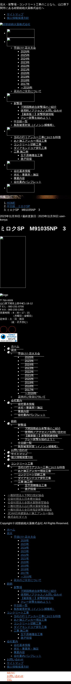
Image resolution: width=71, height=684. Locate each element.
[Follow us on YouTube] (12, 329)
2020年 (25, 73)
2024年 (25, 58)
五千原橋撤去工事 (32, 155)
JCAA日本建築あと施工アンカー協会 (31, 513)
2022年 (25, 65)
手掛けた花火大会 (25, 47)
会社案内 (16, 400)
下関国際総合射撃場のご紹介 (39, 106)
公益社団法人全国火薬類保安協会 (28, 502)
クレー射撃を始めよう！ (36, 117)
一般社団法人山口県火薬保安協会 (28, 506)
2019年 (25, 76)
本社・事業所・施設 (26, 174)
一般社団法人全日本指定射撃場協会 (30, 509)
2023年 (25, 62)
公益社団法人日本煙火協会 (24, 498)
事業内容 (19, 178)
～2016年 (26, 87)
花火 (14, 349)
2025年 (25, 55)
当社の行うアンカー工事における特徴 (37, 137)
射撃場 (18, 103)
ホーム (15, 346)
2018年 (25, 80)
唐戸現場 (26, 158)
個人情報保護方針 (18, 17)
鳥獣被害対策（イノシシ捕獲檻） (34, 125)
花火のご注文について (27, 91)
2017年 (25, 83)
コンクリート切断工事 (27, 144)
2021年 (25, 69)
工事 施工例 (21, 151)
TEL (9, 679)
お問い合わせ (19, 450)
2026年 (25, 51)
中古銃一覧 (21, 121)
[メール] (3, 329)
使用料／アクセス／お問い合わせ (41, 110)
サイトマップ (15, 14)
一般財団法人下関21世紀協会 (26, 495)
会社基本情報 (22, 171)
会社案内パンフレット (27, 181)
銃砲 (14, 421)
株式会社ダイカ (17, 516)
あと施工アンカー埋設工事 (30, 140)
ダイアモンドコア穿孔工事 (30, 148)
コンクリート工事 (22, 463)
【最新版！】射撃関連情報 (37, 114)
